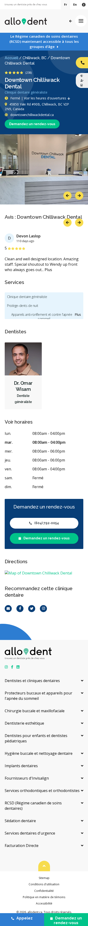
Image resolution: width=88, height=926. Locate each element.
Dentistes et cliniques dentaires (32, 680)
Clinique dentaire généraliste (27, 296)
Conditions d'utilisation (44, 884)
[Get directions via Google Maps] (44, 573)
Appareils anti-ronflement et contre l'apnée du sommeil (44, 316)
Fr (65, 5)
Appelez (24, 918)
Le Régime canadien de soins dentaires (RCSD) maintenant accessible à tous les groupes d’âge (44, 41)
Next (79, 196)
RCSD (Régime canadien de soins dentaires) (33, 805)
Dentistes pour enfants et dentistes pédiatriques (36, 738)
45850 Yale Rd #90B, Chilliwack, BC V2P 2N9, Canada (37, 106)
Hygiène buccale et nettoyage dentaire (39, 753)
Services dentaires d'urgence (30, 833)
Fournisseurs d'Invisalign (27, 778)
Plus (48, 269)
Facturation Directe (21, 845)
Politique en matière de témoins (44, 897)
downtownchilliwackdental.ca (31, 115)
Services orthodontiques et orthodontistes (42, 790)
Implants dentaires (21, 765)
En (75, 5)
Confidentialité (44, 891)
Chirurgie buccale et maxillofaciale (35, 710)
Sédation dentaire (20, 820)
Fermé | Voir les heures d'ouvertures (38, 98)
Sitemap (44, 878)
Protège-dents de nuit (22, 305)
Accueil (11, 58)
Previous (67, 196)
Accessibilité (44, 903)
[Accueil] (26, 21)
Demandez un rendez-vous (32, 124)
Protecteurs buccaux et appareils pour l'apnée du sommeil (38, 695)
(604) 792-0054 (46, 523)
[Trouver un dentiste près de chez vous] (26, 4)
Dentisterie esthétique (24, 723)
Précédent (70, 21)
